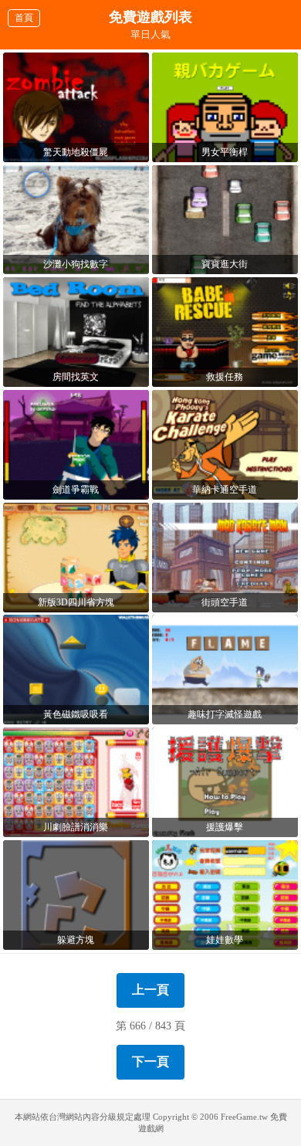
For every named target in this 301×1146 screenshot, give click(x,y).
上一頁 (150, 989)
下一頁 (150, 1061)
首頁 (24, 17)
